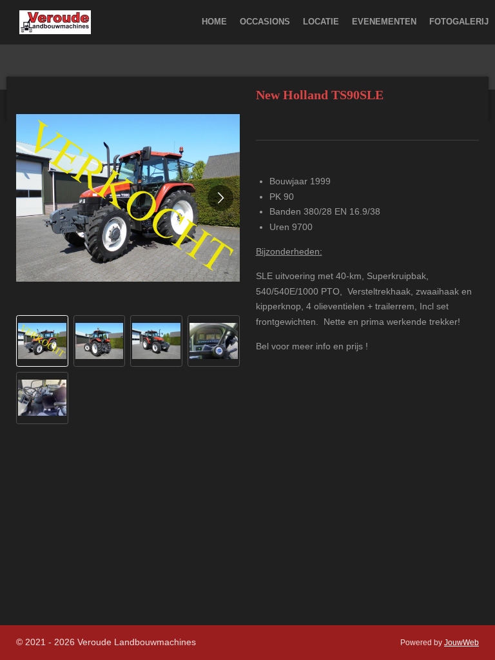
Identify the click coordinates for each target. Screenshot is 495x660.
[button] (42, 341)
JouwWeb (461, 642)
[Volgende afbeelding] (220, 198)
